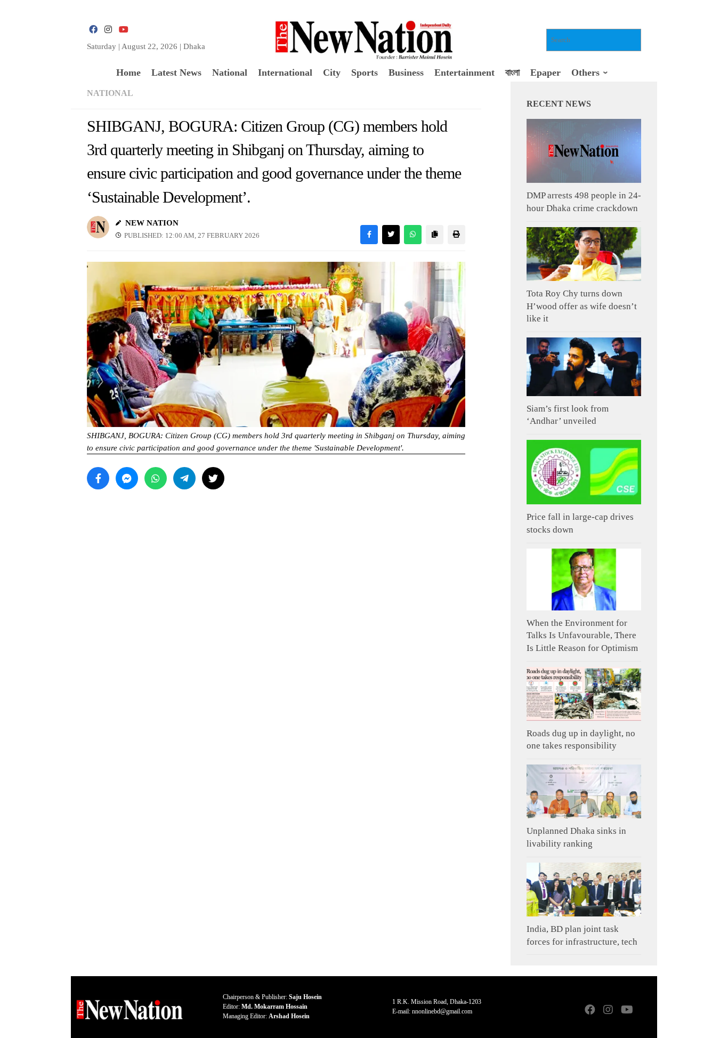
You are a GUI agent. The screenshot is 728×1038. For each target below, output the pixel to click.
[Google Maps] (644, 1010)
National (110, 93)
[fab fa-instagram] (108, 29)
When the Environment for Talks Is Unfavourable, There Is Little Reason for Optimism (582, 635)
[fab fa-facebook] (93, 29)
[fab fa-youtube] (123, 29)
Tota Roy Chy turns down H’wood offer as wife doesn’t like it (582, 306)
